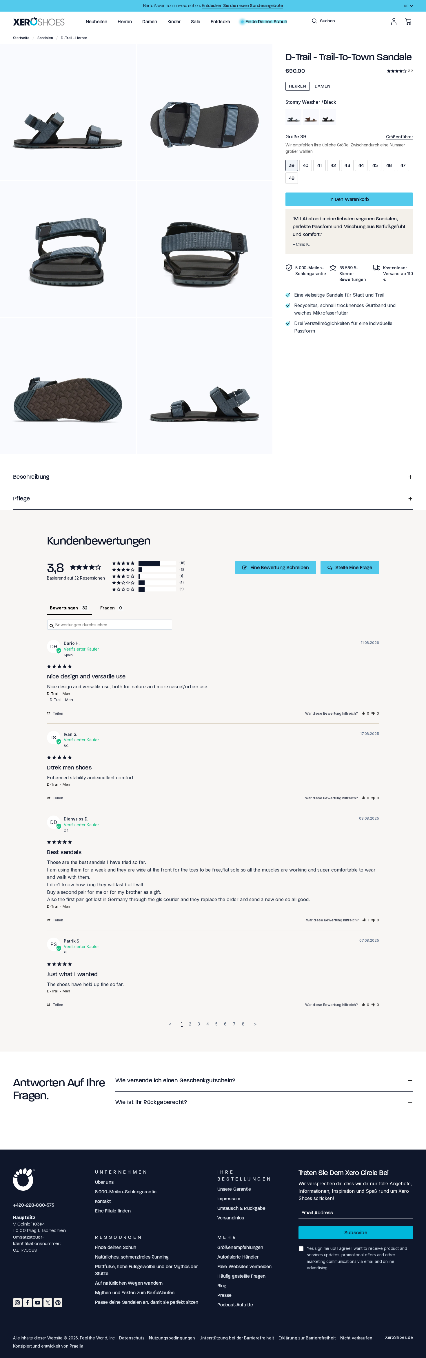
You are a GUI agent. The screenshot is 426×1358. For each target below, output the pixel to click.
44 (361, 165)
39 (291, 165)
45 (375, 165)
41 (319, 165)
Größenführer (399, 136)
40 (306, 165)
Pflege (21, 498)
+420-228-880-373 (33, 1205)
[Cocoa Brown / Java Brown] (311, 117)
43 (347, 165)
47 (402, 165)
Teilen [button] (58, 713)
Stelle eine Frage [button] (353, 567)
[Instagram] (17, 1302)
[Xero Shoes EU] (39, 21)
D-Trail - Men (58, 693)
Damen (323, 86)
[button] (96, 21)
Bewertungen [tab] (64, 607)
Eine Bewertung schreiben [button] (279, 567)
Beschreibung (31, 476)
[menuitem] (96, 21)
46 (389, 165)
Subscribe (355, 1233)
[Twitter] (47, 1302)
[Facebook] (27, 1302)
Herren (297, 86)
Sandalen (45, 38)
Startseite (21, 38)
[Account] (393, 21)
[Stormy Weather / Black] (293, 117)
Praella (76, 1346)
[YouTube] (37, 1302)
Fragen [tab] (107, 607)
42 (333, 165)
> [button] (255, 1023)
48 (292, 178)
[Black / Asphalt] (328, 117)
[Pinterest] (58, 1302)
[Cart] (408, 21)
